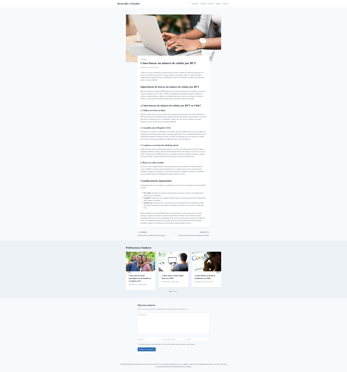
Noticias (211, 4)
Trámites (218, 4)
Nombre (141, 339)
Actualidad (194, 4)
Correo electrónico (169, 339)
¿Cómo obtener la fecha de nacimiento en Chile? (193, 233)
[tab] (169, 291)
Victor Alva (146, 67)
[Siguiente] (217, 270)
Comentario (142, 315)
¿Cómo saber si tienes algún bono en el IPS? (172, 277)
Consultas (203, 4)
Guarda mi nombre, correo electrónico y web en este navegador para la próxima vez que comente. (167, 344)
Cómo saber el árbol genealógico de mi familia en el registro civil (140, 278)
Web (189, 339)
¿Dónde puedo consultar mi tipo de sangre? (151, 233)
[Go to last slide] (129, 270)
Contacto (226, 4)
